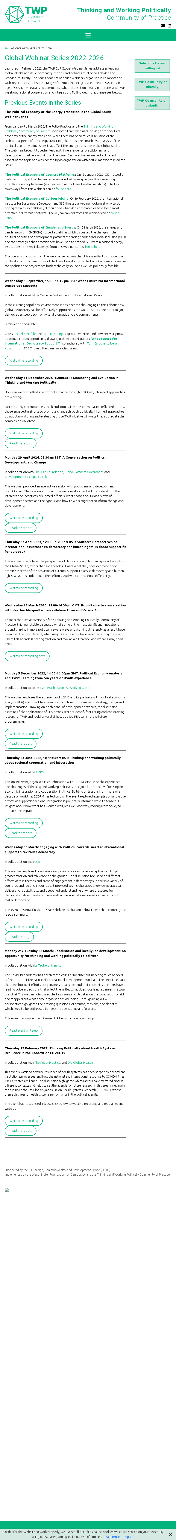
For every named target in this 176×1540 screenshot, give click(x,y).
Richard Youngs (53, 334)
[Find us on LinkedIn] (169, 25)
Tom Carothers (97, 343)
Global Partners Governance (84, 472)
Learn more (112, 1537)
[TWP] (26, 14)
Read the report (20, 443)
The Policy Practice (47, 1062)
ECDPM (39, 772)
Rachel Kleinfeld (25, 334)
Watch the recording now (27, 656)
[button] (88, 35)
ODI (37, 861)
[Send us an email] (163, 25)
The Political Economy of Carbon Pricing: (37, 198)
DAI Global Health (80, 1062)
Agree (129, 1537)
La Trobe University (47, 965)
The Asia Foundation (48, 472)
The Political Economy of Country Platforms (40, 174)
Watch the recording (23, 360)
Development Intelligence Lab (26, 476)
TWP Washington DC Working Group (65, 687)
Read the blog (19, 937)
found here (63, 189)
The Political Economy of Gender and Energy (40, 227)
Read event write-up (23, 1030)
